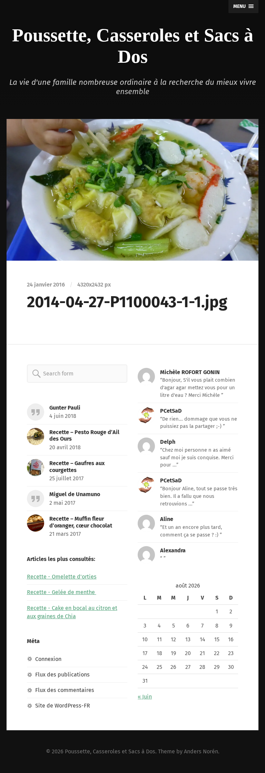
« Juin (145, 696)
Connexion (48, 659)
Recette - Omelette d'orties (62, 576)
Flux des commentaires (64, 690)
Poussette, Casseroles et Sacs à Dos (110, 751)
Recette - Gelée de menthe (61, 592)
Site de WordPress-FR (62, 705)
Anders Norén (201, 751)
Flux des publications (62, 674)
